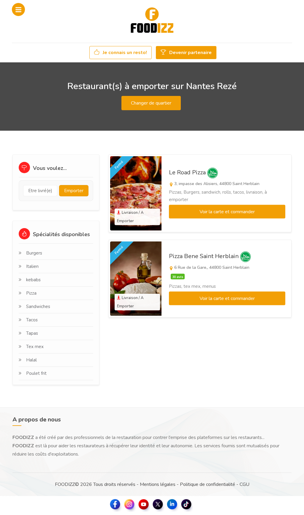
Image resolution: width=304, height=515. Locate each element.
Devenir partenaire (190, 52)
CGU (244, 484)
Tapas (32, 333)
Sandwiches (38, 306)
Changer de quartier (151, 103)
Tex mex (35, 347)
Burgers (34, 253)
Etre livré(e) (40, 191)
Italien (32, 266)
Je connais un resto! (124, 52)
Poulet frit (36, 373)
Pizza (31, 293)
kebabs (33, 280)
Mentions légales (157, 484)
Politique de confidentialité (207, 484)
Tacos (32, 320)
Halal (31, 360)
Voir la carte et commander (227, 211)
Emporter (73, 191)
